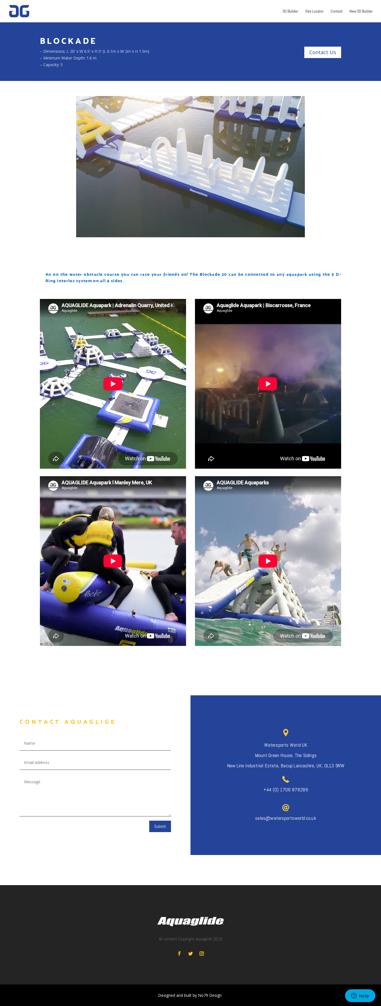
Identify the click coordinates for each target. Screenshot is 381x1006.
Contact (337, 11)
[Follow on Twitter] (190, 953)
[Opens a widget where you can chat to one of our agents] (360, 996)
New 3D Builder (361, 11)
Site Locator (314, 11)
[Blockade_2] (190, 237)
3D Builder (290, 11)
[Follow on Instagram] (201, 953)
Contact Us (322, 52)
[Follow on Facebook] (179, 953)
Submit (160, 826)
